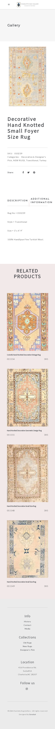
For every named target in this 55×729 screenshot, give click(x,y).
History (27, 621)
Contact (27, 625)
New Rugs (27, 646)
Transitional (32, 160)
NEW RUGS (19, 160)
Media (27, 629)
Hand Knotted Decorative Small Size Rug (21, 506)
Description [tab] (17, 201)
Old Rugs (27, 643)
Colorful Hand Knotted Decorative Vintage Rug (24, 355)
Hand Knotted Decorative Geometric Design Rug (24, 430)
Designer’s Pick (27, 650)
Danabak (32, 714)
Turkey (42, 160)
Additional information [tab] (42, 201)
